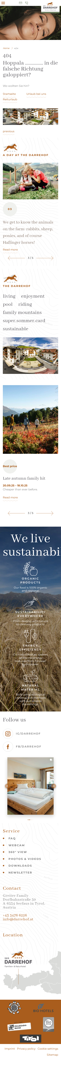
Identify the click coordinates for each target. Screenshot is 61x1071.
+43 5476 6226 (26, 3)
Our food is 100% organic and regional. (30, 589)
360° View (18, 852)
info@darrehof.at (18, 919)
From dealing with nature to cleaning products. (30, 622)
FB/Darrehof (28, 746)
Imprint (10, 1048)
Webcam (17, 845)
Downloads (20, 865)
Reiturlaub (10, 99)
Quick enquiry (20, 3)
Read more (10, 249)
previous (8, 131)
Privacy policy (26, 1048)
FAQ (12, 838)
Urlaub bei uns (36, 94)
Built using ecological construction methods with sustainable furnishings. (30, 699)
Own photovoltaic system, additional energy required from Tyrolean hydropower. (30, 659)
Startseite (9, 94)
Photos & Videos (25, 859)
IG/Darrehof (28, 733)
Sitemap (52, 1054)
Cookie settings (48, 1048)
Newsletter (20, 872)
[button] (7, 786)
